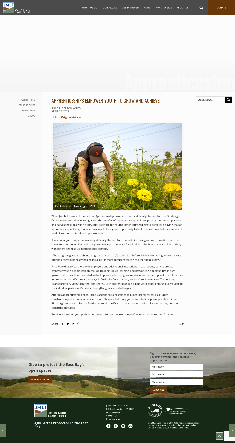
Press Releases (27, 105)
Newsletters (28, 110)
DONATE (221, 7)
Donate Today (40, 379)
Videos (31, 115)
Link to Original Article (66, 117)
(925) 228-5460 (113, 412)
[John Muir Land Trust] (16, 7)
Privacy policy (113, 419)
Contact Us (112, 415)
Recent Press (28, 99)
